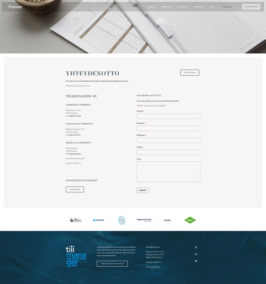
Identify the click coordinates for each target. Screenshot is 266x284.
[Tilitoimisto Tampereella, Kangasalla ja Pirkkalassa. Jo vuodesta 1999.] (15, 7)
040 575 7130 (75, 116)
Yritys (212, 7)
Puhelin (140, 147)
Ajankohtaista (198, 7)
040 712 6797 (75, 135)
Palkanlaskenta (166, 7)
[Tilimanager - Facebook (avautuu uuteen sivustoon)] (196, 248)
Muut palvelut (183, 7)
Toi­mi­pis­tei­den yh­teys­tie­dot (112, 264)
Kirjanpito (151, 7)
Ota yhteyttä (251, 7)
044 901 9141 (75, 153)
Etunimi (140, 111)
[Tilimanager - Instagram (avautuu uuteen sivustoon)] (196, 254)
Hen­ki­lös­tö (75, 189)
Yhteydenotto (228, 7)
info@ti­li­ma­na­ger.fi (153, 247)
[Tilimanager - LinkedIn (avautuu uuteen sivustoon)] (196, 261)
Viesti (139, 159)
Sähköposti (141, 135)
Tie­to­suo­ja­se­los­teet (152, 266)
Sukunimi (141, 123)
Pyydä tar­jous (190, 72)
